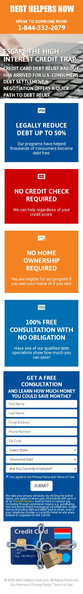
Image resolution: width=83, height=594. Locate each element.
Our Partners (19, 585)
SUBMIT (41, 485)
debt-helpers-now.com (32, 580)
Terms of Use (63, 585)
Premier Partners (23, 501)
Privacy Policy (41, 585)
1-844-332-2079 (41, 27)
